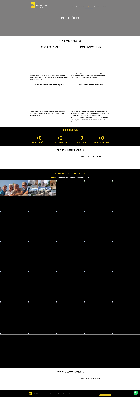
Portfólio (89, 6)
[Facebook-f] (101, 2)
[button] (105, 395)
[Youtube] (107, 2)
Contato (104, 6)
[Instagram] (104, 2)
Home (71, 6)
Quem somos (80, 6)
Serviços (96, 6)
